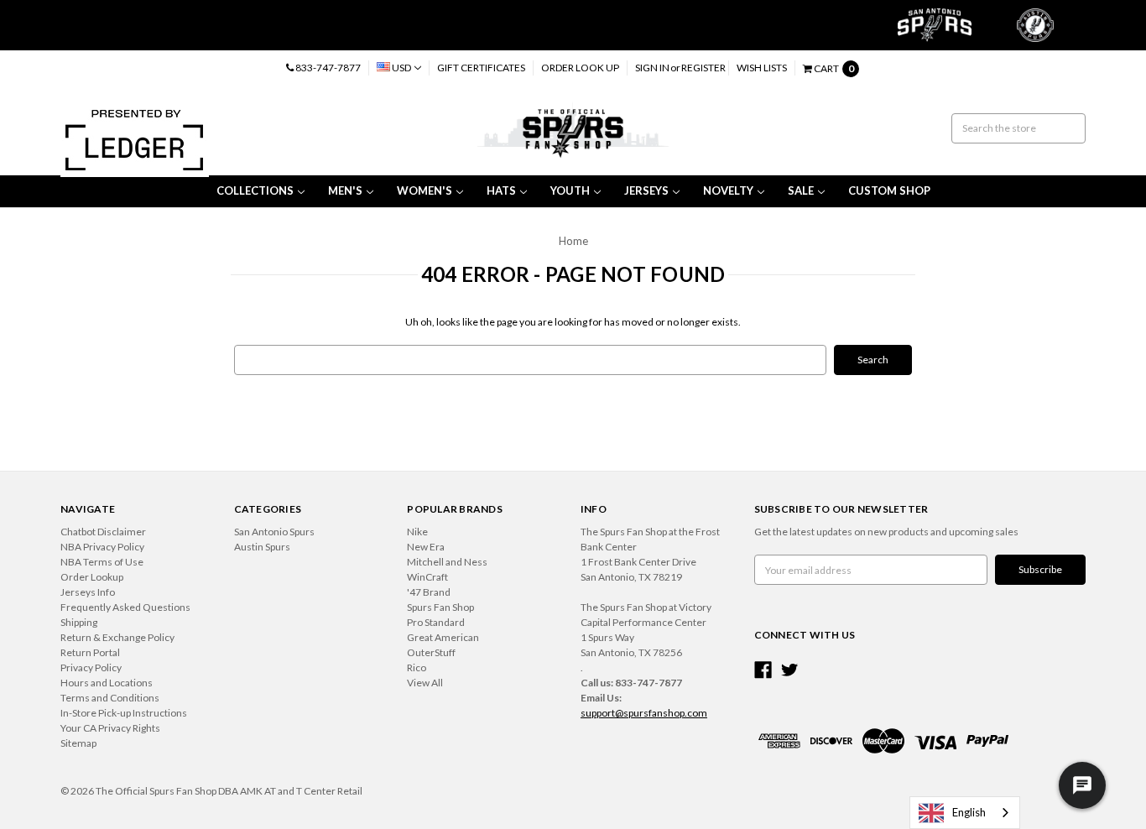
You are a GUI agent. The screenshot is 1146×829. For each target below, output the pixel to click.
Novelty (728, 190)
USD (401, 67)
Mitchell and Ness (447, 561)
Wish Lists (762, 67)
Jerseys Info (87, 592)
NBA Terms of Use (101, 561)
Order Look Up (580, 67)
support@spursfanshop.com (644, 712)
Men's (345, 190)
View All (425, 682)
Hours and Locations (106, 682)
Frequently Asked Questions (125, 607)
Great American (443, 637)
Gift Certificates (481, 67)
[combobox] (964, 812)
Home (573, 241)
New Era (426, 546)
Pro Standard (436, 622)
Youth (570, 190)
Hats (501, 190)
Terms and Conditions (109, 697)
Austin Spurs (262, 546)
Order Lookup (91, 577)
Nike (417, 531)
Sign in (652, 67)
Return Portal (90, 652)
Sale (801, 190)
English (969, 812)
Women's (424, 190)
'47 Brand (429, 592)
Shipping (78, 622)
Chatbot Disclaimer (103, 531)
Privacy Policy (91, 667)
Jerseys (646, 190)
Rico (416, 667)
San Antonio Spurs (274, 531)
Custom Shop (889, 190)
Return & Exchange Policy (117, 637)
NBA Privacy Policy (102, 546)
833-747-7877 (327, 67)
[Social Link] (763, 670)
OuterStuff (431, 652)
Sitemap (78, 743)
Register (703, 67)
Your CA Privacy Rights (110, 728)
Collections (255, 190)
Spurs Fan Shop (440, 607)
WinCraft (427, 577)
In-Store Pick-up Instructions (123, 712)
